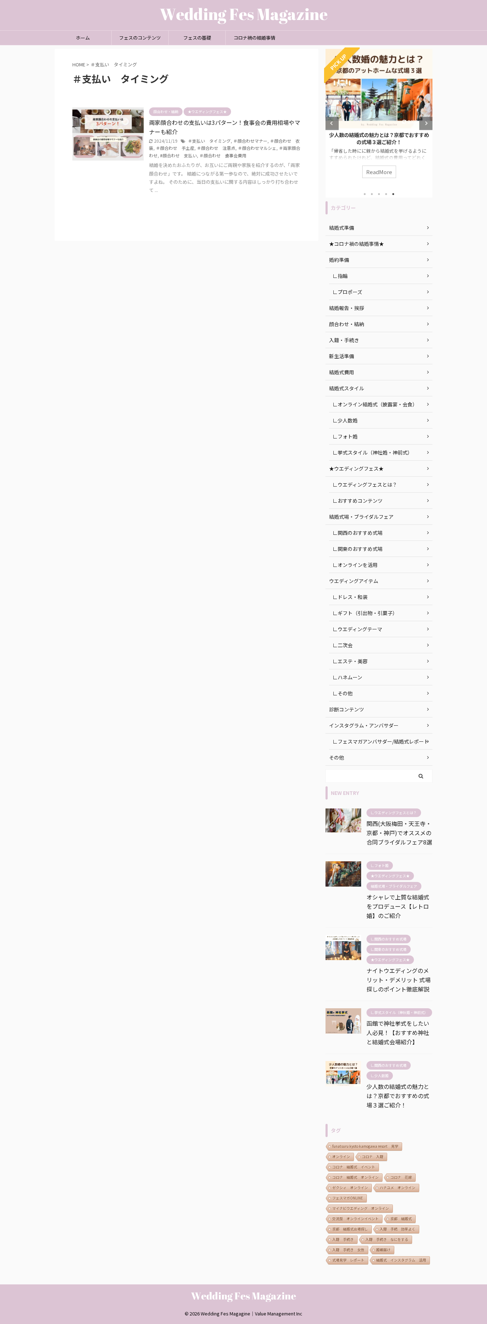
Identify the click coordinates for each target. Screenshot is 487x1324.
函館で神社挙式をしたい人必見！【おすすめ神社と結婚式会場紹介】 (397, 1032)
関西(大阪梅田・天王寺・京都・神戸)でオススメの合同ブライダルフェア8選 (399, 832)
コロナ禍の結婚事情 (254, 37)
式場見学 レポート (348, 1260)
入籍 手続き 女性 (348, 1249)
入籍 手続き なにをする (386, 1239)
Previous (332, 123)
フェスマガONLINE (347, 1198)
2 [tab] (371, 194)
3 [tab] (379, 194)
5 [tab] (393, 194)
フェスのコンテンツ (140, 37)
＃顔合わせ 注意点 (216, 148)
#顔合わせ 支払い (178, 155)
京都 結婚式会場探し (350, 1229)
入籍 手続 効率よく (397, 1229)
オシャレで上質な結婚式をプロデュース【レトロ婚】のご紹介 (397, 906)
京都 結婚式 (401, 1218)
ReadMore (379, 172)
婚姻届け (383, 1249)
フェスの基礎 (197, 37)
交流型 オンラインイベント (355, 1218)
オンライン (341, 1156)
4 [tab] (386, 194)
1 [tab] (364, 194)
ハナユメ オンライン (397, 1187)
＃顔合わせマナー (250, 141)
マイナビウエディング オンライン (360, 1208)
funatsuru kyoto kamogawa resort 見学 (365, 1146)
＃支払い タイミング (209, 141)
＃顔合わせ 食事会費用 (222, 155)
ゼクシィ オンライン (350, 1187)
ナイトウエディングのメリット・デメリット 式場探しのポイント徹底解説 (398, 979)
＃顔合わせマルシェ (257, 148)
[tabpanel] (378, 117)
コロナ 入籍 (372, 1156)
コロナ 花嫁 (401, 1177)
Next (425, 123)
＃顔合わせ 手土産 (175, 148)
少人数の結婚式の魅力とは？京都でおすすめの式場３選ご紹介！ (379, 138)
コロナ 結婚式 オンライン (355, 1177)
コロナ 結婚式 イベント (353, 1167)
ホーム (83, 37)
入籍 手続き (343, 1239)
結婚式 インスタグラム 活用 (401, 1260)
